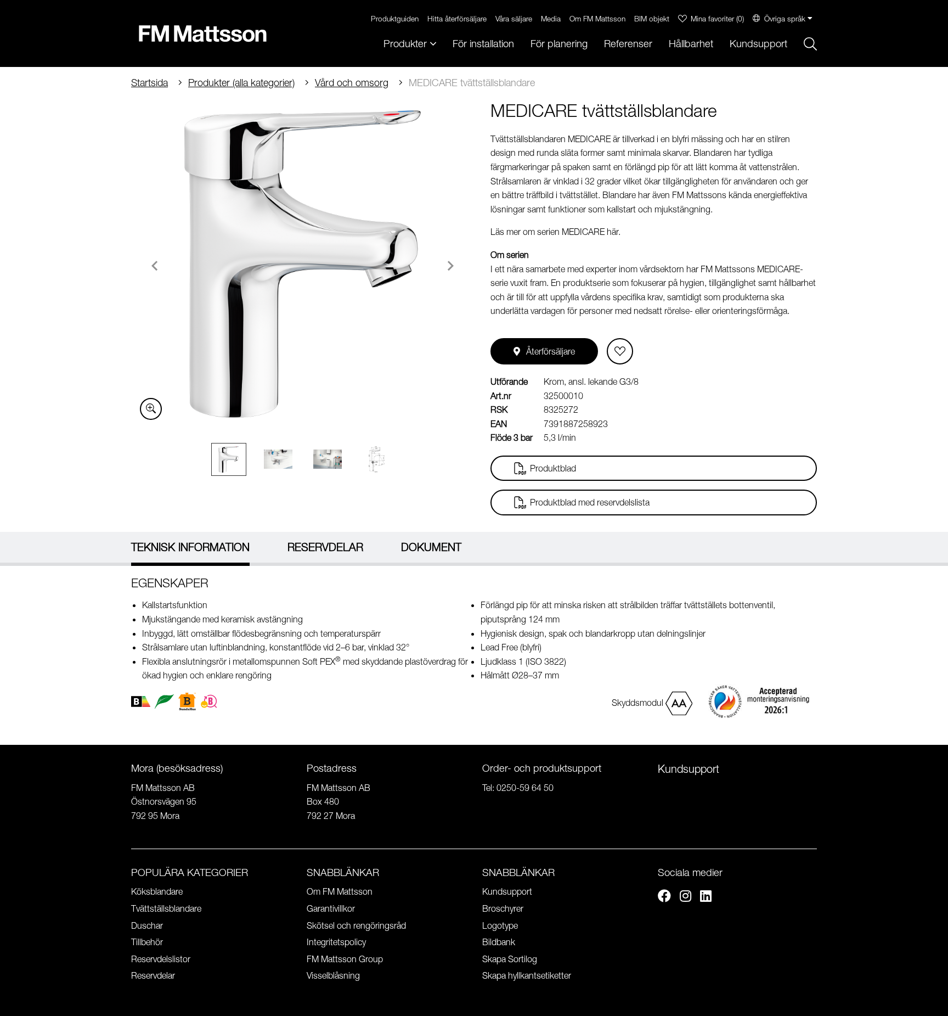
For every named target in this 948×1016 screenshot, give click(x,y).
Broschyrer (502, 908)
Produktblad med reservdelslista (590, 502)
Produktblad (553, 468)
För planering (559, 43)
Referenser (628, 43)
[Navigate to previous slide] (155, 266)
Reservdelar (153, 975)
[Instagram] (685, 897)
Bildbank (498, 941)
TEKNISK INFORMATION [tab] (190, 547)
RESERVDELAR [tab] (325, 547)
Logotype (500, 925)
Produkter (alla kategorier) (241, 82)
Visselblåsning (333, 975)
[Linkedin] (706, 897)
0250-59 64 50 (525, 787)
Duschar (147, 925)
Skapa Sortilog (509, 958)
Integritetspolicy (336, 941)
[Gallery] (302, 264)
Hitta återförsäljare (457, 18)
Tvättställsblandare (166, 908)
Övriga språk (784, 18)
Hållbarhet (691, 43)
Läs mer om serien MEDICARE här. (555, 231)
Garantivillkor (331, 908)
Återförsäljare (550, 351)
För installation (483, 43)
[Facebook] (664, 897)
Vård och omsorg (351, 82)
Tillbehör (147, 941)
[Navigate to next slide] (450, 266)
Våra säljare (513, 18)
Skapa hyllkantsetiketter (526, 975)
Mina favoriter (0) (717, 18)
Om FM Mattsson (597, 18)
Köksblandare (157, 891)
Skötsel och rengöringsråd (356, 925)
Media (551, 18)
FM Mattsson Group (345, 958)
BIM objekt (651, 18)
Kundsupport (758, 43)
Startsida (149, 82)
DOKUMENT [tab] (431, 547)
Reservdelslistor (160, 958)
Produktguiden (395, 18)
